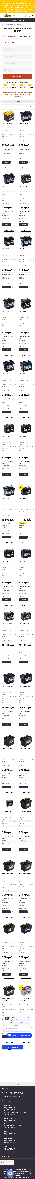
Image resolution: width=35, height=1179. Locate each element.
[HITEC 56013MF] (9, 179)
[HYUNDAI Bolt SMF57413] (26, 928)
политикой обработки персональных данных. (19, 10)
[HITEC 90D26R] (26, 428)
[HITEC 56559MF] (26, 241)
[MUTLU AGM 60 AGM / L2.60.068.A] (9, 991)
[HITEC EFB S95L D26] (26, 678)
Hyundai (19, 24)
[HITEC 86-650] (26, 366)
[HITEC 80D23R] (9, 366)
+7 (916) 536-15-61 (9, 1135)
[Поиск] (29, 15)
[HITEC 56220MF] (9, 241)
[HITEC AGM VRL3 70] (26, 491)
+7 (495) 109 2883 (9, 1114)
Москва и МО (17, 16)
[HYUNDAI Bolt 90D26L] (26, 741)
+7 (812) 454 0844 (9, 1122)
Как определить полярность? (17, 83)
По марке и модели (10, 24)
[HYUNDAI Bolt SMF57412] (9, 928)
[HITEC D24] (9, 553)
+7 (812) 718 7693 (9, 1127)
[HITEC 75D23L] (9, 303)
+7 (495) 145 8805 (9, 1109)
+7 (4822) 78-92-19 (9, 1150)
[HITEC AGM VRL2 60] (9, 491)
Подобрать (17, 76)
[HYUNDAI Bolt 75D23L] (9, 741)
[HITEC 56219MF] (26, 179)
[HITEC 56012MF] (26, 116)
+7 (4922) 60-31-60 (9, 1142)
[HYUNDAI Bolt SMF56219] (26, 803)
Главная (2, 25)
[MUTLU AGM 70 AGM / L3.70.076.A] (26, 991)
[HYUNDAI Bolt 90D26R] (9, 803)
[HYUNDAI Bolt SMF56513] (26, 866)
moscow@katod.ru (9, 1101)
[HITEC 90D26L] (9, 428)
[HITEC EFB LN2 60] (9, 616)
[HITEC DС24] (26, 553)
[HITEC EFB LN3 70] (26, 616)
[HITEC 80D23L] (26, 303)
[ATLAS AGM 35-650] (9, 116)
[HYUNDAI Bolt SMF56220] (9, 866)
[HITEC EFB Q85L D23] (9, 678)
